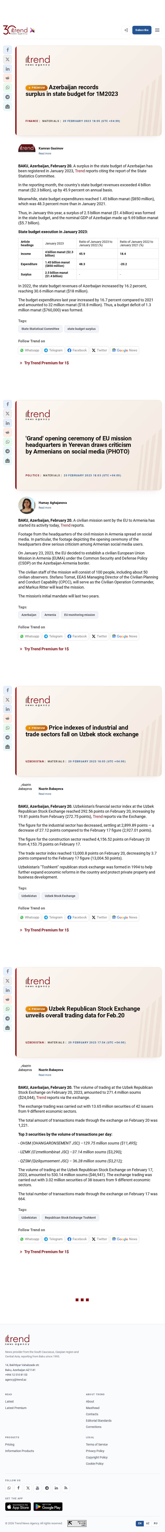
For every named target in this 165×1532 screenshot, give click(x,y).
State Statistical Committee (40, 329)
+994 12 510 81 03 (16, 1374)
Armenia (50, 615)
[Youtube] (37, 1488)
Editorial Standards (99, 1420)
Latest (9, 1401)
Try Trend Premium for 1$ (46, 363)
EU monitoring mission (79, 615)
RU (155, 1523)
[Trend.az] (19, 30)
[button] (7, 50)
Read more (45, 153)
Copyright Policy (97, 1457)
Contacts (92, 1414)
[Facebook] (18, 1488)
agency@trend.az (15, 1379)
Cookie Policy (95, 1463)
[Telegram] (47, 1488)
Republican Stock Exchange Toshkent (70, 1217)
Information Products (19, 1451)
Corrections (93, 1427)
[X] (28, 1488)
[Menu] (157, 30)
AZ (148, 1523)
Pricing (9, 1444)
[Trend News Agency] (17, 1340)
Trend (80, 171)
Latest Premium (15, 1408)
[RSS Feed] (66, 1488)
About (90, 1401)
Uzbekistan (29, 896)
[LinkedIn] (56, 1488)
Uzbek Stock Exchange (60, 896)
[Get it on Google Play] (48, 1506)
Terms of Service (97, 1444)
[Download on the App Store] (18, 1506)
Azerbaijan (28, 615)
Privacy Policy (95, 1451)
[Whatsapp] (9, 1488)
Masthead (92, 1408)
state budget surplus (81, 329)
